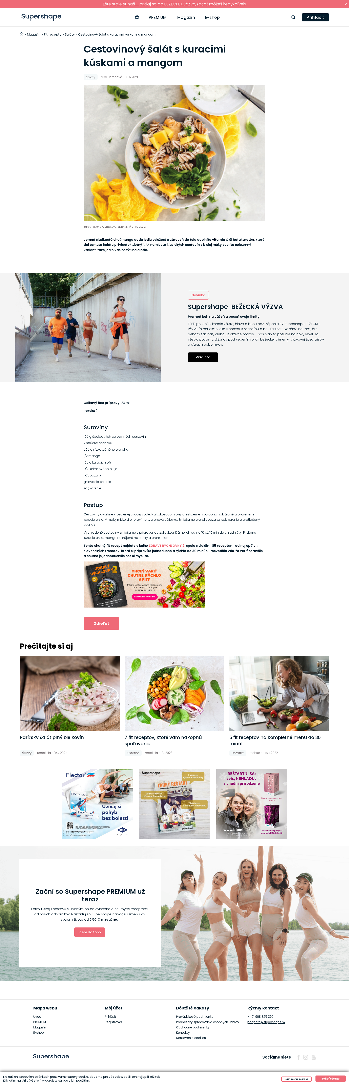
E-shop (212, 17)
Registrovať (113, 1022)
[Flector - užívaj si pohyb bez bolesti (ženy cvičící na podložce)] (97, 804)
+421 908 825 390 (260, 1017)
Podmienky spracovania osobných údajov (207, 1022)
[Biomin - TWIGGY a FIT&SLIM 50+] (251, 804)
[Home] (137, 17)
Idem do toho (90, 932)
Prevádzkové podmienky (194, 1017)
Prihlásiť (315, 17)
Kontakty (183, 1032)
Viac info (203, 357)
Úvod (37, 1017)
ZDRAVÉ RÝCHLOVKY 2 (166, 545)
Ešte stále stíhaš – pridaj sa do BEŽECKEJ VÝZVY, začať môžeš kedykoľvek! (174, 4)
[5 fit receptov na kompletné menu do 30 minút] (279, 693)
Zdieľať (101, 623)
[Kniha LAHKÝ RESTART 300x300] (174, 804)
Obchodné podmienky (193, 1027)
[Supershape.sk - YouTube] (314, 1057)
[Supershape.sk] (41, 17)
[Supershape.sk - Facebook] (298, 1057)
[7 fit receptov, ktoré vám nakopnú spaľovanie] (174, 693)
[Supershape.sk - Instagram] (305, 1057)
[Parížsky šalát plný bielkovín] (70, 693)
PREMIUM (158, 17)
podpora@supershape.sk (266, 1022)
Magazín (186, 17)
